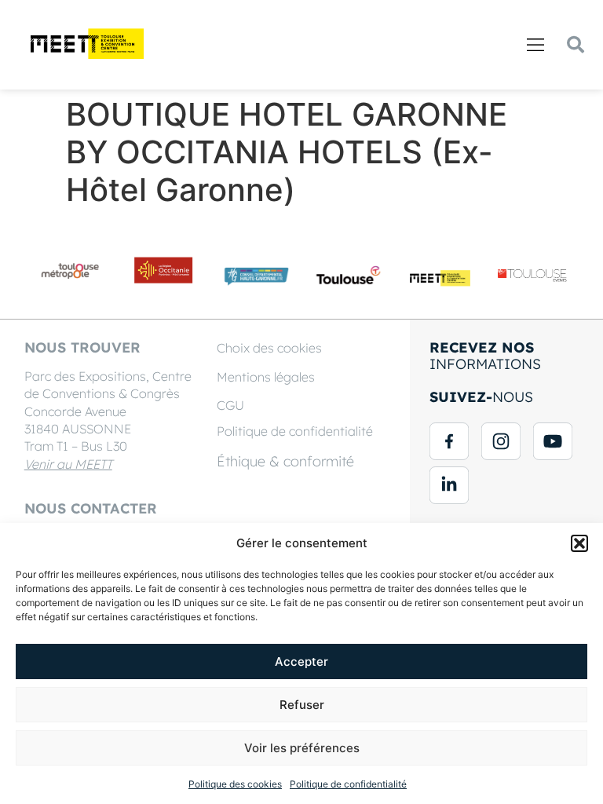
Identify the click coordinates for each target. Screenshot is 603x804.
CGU (230, 405)
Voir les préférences (302, 747)
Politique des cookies (235, 784)
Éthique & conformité (285, 461)
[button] (579, 543)
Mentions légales (266, 377)
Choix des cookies (269, 348)
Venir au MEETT (68, 464)
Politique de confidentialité (348, 784)
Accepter (301, 661)
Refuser (302, 704)
